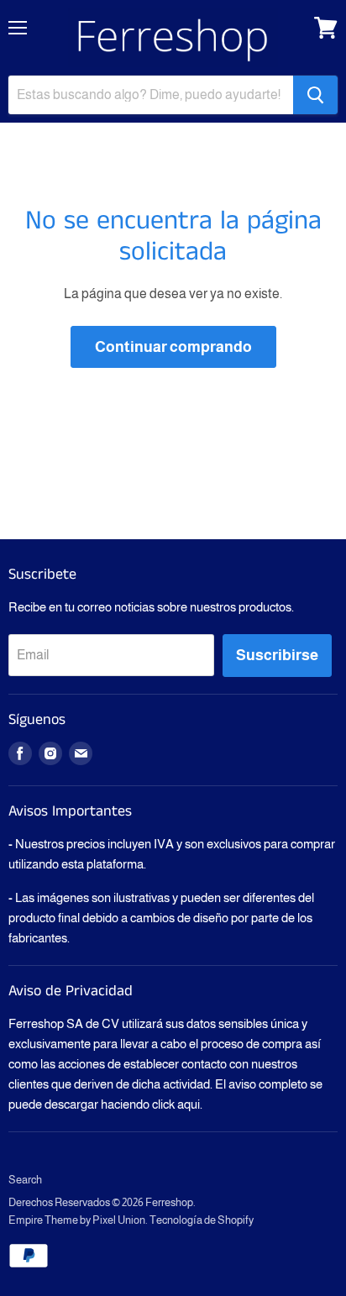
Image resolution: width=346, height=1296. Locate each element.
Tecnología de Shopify (201, 1220)
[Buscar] (315, 95)
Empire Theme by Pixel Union (76, 1220)
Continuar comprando (173, 346)
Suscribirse (277, 655)
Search (25, 1179)
